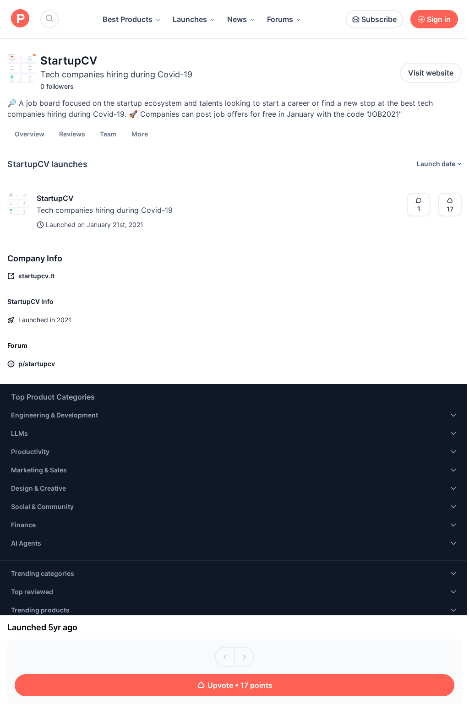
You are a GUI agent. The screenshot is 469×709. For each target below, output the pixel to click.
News (237, 19)
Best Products (128, 19)
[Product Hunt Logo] (20, 19)
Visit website (430, 72)
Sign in (439, 19)
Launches (190, 19)
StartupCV (55, 198)
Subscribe (379, 19)
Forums (280, 19)
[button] (139, 133)
